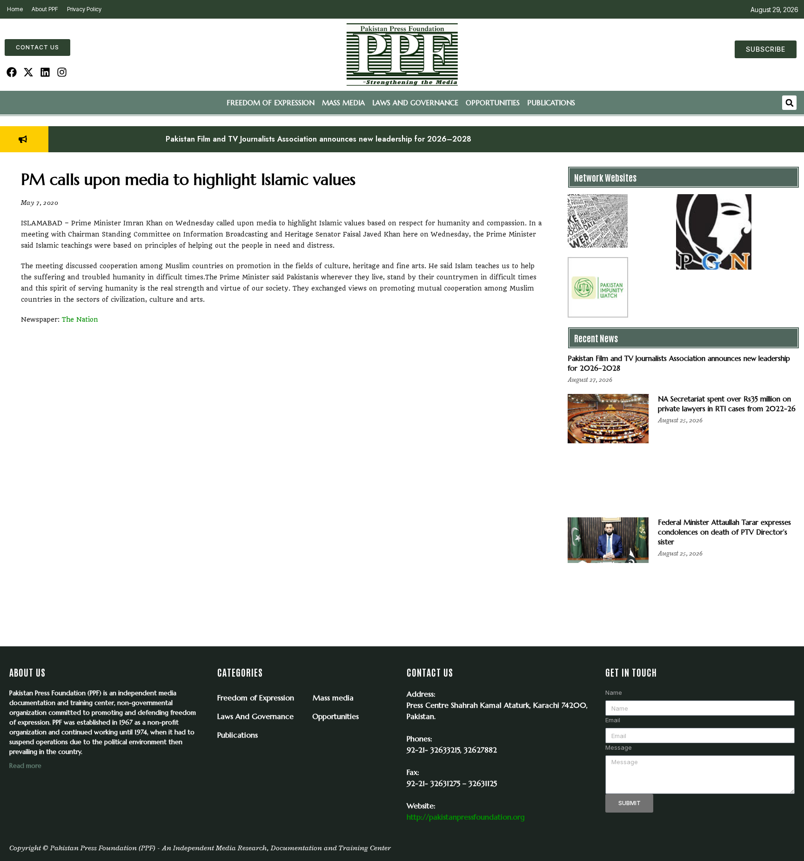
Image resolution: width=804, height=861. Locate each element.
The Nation (80, 319)
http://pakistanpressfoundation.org (466, 816)
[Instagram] (61, 72)
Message (618, 747)
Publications (551, 102)
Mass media (343, 102)
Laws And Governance (415, 102)
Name (613, 692)
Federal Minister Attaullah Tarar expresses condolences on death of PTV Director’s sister (724, 532)
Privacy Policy (84, 9)
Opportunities (493, 102)
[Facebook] (12, 72)
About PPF (45, 9)
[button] (789, 102)
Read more (25, 765)
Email (612, 720)
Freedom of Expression (271, 102)
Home (15, 9)
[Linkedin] (45, 72)
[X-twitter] (28, 72)
